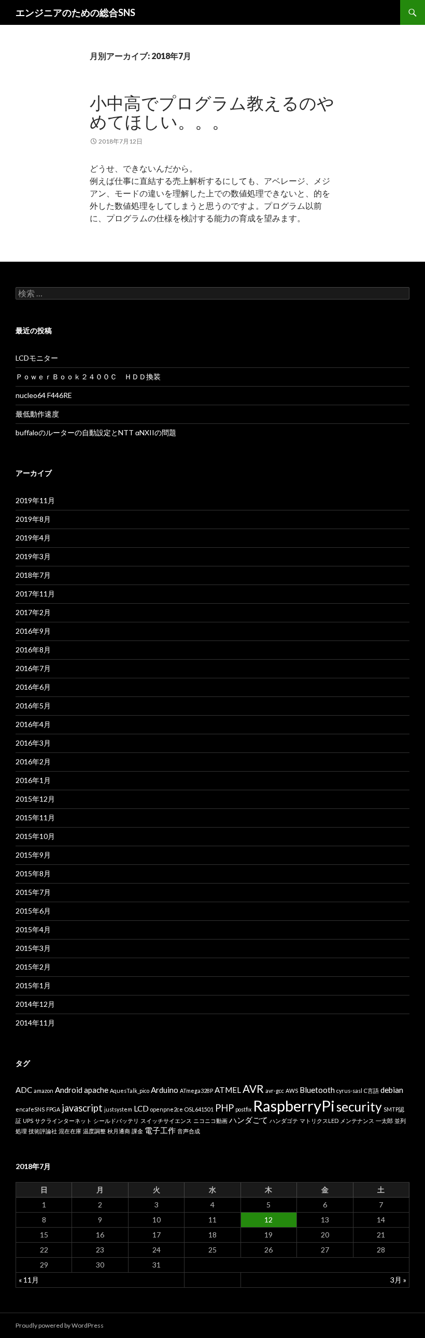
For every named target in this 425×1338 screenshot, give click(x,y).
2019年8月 (33, 519)
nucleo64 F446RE (44, 395)
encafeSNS (30, 1109)
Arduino (164, 1089)
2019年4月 (33, 537)
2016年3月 (33, 742)
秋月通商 (118, 1131)
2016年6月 (33, 686)
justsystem (118, 1109)
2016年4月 (33, 724)
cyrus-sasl (349, 1090)
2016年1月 (33, 780)
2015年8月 (33, 873)
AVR (253, 1089)
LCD (141, 1108)
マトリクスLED (319, 1120)
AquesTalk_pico (129, 1090)
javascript (82, 1108)
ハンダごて (248, 1120)
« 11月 (29, 1279)
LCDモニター (37, 357)
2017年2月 (33, 612)
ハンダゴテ (284, 1120)
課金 (137, 1131)
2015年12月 (35, 798)
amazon (43, 1090)
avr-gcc (274, 1090)
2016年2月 (33, 761)
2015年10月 (35, 836)
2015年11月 (35, 817)
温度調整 (94, 1131)
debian (391, 1089)
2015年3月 (33, 948)
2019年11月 (35, 500)
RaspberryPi (294, 1106)
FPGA (53, 1109)
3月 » (398, 1279)
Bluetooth (317, 1089)
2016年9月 (33, 631)
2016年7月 (33, 668)
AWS (292, 1090)
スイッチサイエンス (166, 1120)
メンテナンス (357, 1120)
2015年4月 (33, 929)
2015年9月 (33, 854)
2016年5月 (33, 705)
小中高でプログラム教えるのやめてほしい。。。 (212, 112)
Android (68, 1089)
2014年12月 (35, 1004)
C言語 (371, 1090)
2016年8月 (33, 649)
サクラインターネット (63, 1120)
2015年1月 (33, 985)
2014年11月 (35, 1022)
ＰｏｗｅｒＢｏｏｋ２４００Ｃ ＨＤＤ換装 (88, 376)
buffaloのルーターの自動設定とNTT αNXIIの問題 (96, 432)
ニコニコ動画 (210, 1120)
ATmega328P (196, 1090)
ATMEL (228, 1089)
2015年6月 (33, 910)
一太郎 (384, 1120)
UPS (28, 1120)
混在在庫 (70, 1131)
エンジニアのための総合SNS (75, 12)
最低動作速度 (37, 413)
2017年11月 (35, 593)
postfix (243, 1109)
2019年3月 (33, 556)
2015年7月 (33, 892)
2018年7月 (33, 575)
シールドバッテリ (116, 1120)
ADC (24, 1089)
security (359, 1106)
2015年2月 (33, 966)
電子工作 (160, 1130)
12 (268, 1219)
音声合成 (188, 1131)
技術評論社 (43, 1131)
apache (96, 1089)
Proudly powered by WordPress (60, 1325)
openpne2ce (166, 1109)
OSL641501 (199, 1109)
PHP (224, 1108)
